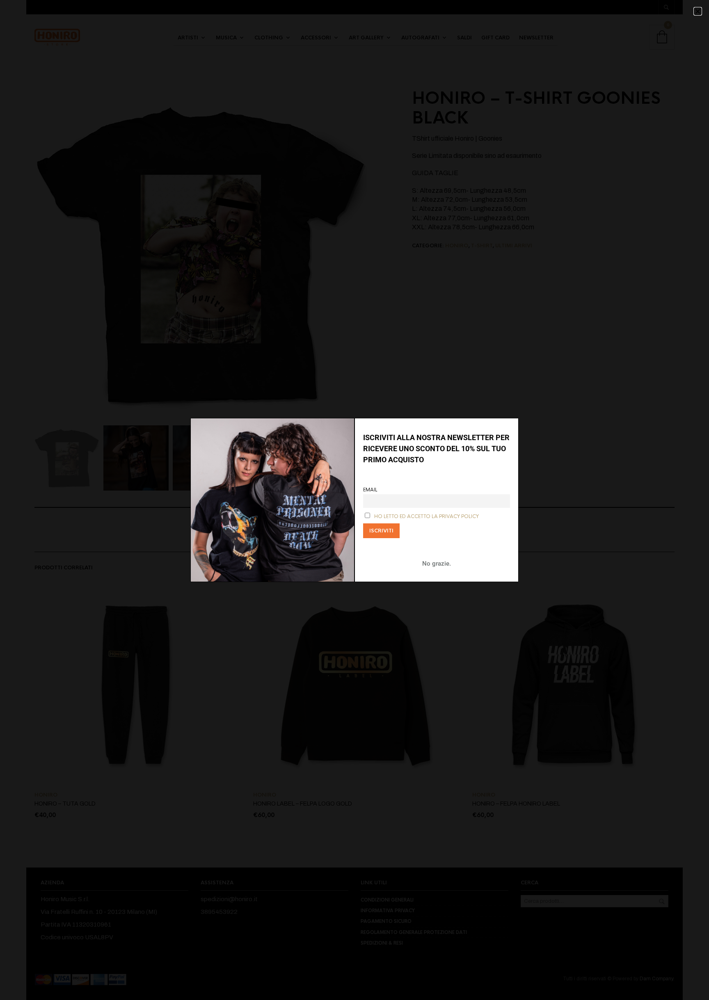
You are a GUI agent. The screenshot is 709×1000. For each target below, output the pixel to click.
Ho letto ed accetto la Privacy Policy (426, 517)
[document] (354, 500)
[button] (698, 11)
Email (370, 490)
